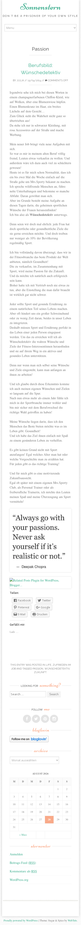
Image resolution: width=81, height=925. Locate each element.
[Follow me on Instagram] (54, 719)
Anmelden (16, 854)
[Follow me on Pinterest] (45, 719)
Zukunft (40, 672)
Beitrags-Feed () (23, 863)
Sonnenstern (40, 6)
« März (23, 834)
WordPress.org (19, 880)
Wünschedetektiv (57, 668)
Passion (38, 668)
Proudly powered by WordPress (21, 920)
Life (48, 664)
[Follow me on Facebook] (27, 719)
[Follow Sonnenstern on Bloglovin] (29, 741)
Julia (20, 80)
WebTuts (72, 920)
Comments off (57, 80)
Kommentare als (23, 871)
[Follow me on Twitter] (36, 719)
